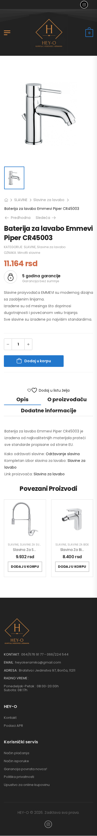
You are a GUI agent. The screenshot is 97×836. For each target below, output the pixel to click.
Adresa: (11, 670)
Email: (9, 662)
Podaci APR (13, 725)
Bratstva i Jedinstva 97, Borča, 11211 (47, 670)
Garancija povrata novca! (25, 769)
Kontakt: (12, 654)
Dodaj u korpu (37, 361)
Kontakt (10, 717)
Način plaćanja (16, 753)
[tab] (22, 399)
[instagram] (84, 5)
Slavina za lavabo (49, 474)
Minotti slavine (29, 252)
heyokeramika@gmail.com (38, 662)
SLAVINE (20, 199)
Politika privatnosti (19, 776)
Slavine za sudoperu (34, 545)
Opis (22, 399)
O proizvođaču (67, 399)
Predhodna (20, 217)
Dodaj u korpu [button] (25, 566)
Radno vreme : (16, 678)
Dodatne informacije (48, 410)
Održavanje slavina (63, 453)
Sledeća (46, 217)
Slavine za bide (78, 545)
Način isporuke (16, 761)
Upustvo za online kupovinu (27, 784)
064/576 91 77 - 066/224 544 (45, 654)
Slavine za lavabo (48, 199)
